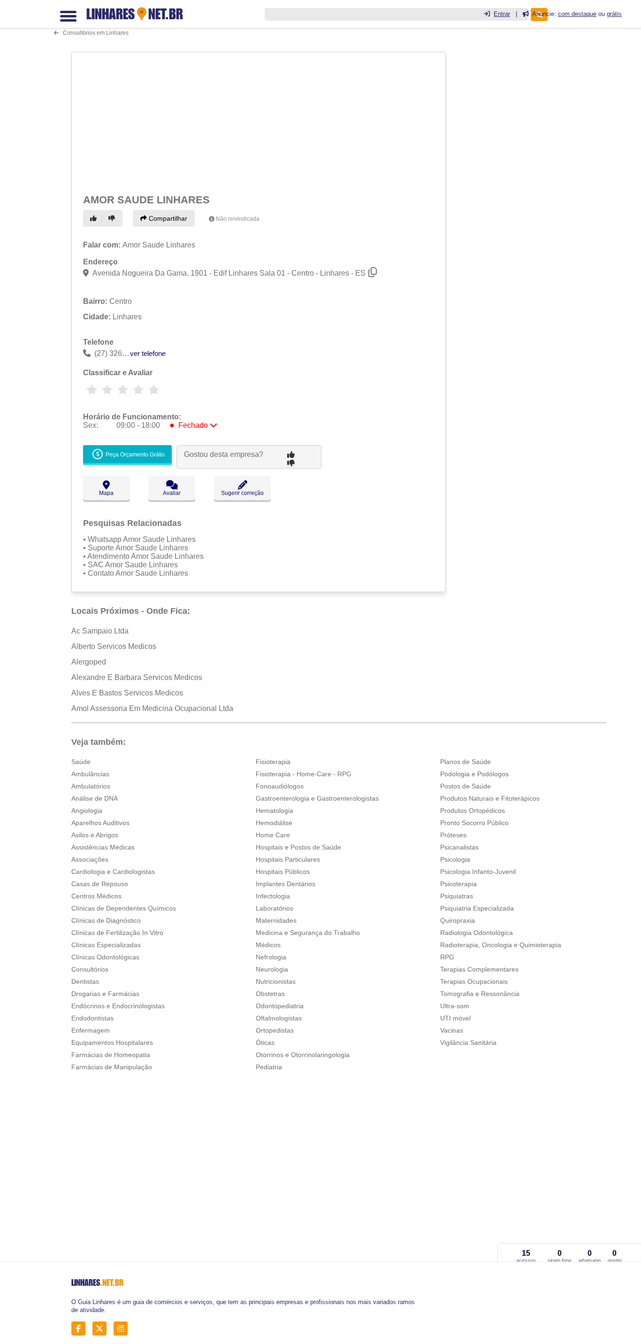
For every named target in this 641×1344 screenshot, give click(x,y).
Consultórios (89, 969)
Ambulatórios (90, 786)
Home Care (273, 835)
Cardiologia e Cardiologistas (113, 871)
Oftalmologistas (279, 1018)
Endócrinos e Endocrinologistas (118, 1006)
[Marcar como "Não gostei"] (113, 218)
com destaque (577, 13)
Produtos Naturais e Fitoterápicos (490, 798)
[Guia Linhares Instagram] (123, 1328)
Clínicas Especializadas (106, 945)
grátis (614, 13)
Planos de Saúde (465, 761)
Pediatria (269, 1067)
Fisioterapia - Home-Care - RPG (303, 774)
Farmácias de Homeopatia (110, 1054)
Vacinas (451, 1030)
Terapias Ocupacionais (474, 981)
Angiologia (86, 810)
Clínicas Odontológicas (105, 957)
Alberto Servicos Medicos (113, 646)
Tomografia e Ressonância (479, 993)
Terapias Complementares (479, 969)
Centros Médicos (96, 896)
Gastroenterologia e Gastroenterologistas (317, 798)
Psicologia (455, 859)
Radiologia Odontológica (476, 932)
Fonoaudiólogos (280, 786)
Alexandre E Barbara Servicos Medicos (136, 677)
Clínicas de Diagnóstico (106, 920)
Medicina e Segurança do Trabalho (308, 932)
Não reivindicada (237, 219)
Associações (89, 859)
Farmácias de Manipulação (111, 1067)
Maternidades (276, 920)
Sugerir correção (242, 493)
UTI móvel (455, 1018)
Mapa (106, 493)
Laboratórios (274, 908)
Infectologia (273, 896)
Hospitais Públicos (283, 871)
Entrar (502, 13)
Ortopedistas (275, 1030)
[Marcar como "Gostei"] (95, 218)
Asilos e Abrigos (94, 835)
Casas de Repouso (99, 884)
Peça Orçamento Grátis (134, 455)
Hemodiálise (274, 822)
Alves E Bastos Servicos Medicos (127, 693)
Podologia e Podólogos (474, 774)
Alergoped (88, 662)
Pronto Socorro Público (474, 822)
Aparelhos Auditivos (100, 822)
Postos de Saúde (465, 786)
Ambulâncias (90, 774)
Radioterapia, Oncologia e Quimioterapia (500, 945)
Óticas (265, 1042)
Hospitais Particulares (288, 859)
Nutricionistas (276, 981)
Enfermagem (90, 1030)
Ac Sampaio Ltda (100, 631)
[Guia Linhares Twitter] (102, 1328)
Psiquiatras (456, 896)
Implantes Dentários (285, 884)
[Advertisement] (257, 121)
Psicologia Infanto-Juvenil (478, 871)
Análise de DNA (94, 798)
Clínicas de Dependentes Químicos (123, 908)
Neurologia (272, 969)
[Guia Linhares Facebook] (81, 1328)
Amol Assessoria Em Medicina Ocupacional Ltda (152, 708)
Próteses (453, 835)
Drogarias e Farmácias (105, 993)
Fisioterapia (273, 761)
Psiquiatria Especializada (477, 908)
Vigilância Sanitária (468, 1042)
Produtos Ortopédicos (472, 810)
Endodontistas (92, 1018)
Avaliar (172, 493)
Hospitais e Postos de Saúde (298, 847)
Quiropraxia (457, 920)
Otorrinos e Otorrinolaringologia (303, 1054)
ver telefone (148, 353)
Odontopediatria (280, 1006)
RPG (447, 957)
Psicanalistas (459, 847)
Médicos (268, 945)
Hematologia (274, 810)
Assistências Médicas (103, 847)
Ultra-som (454, 1006)
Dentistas (85, 981)
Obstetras (270, 993)
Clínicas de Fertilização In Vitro (117, 932)
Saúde (81, 761)
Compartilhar (167, 218)
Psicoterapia (458, 884)
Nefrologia (271, 957)
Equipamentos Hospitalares (112, 1042)
